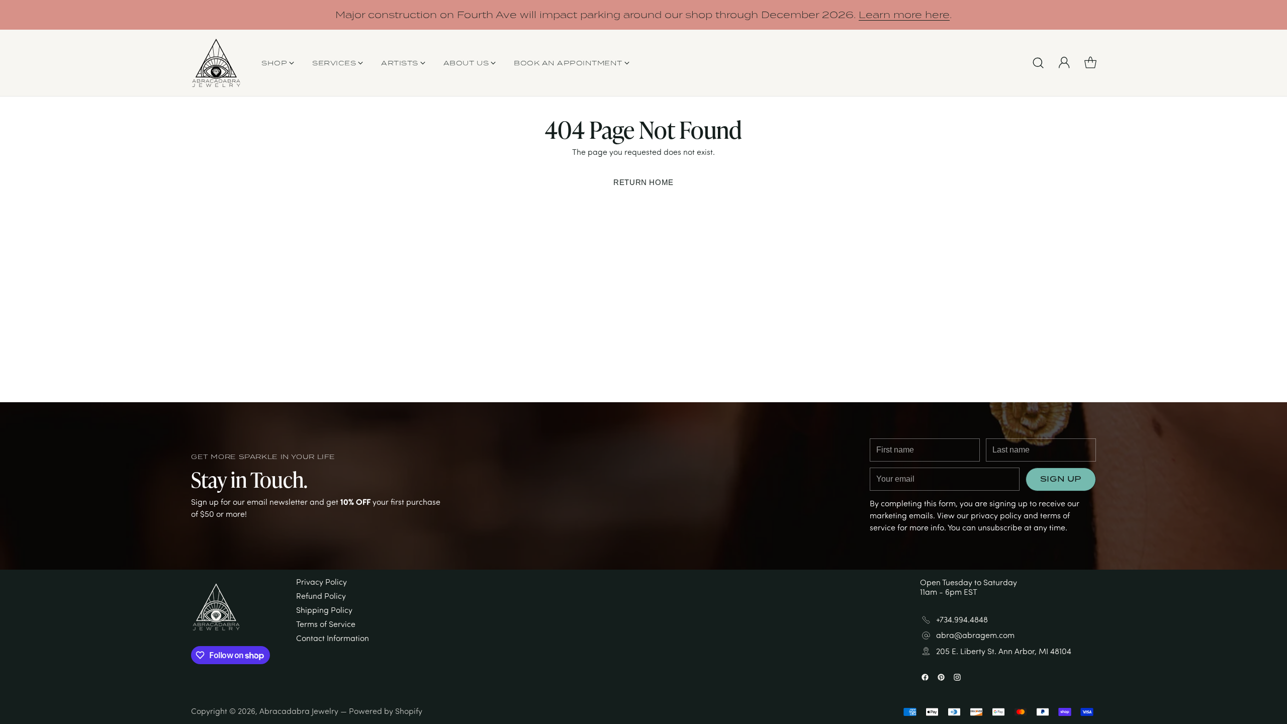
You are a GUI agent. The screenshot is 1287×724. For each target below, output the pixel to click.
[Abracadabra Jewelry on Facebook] (627, 490)
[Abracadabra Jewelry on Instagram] (660, 490)
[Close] (741, 228)
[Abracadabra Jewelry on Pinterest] (643, 490)
